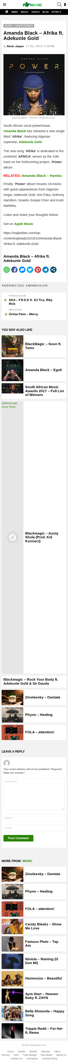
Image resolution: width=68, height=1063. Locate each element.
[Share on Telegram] (45, 270)
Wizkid (33, 1051)
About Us (61, 1055)
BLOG (46, 12)
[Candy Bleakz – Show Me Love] (12, 926)
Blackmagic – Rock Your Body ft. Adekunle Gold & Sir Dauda (30, 681)
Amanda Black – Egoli (43, 370)
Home (10, 1051)
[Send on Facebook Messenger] (22, 270)
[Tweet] (30, 270)
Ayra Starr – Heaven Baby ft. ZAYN (41, 996)
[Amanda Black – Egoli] (12, 370)
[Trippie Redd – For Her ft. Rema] (12, 1030)
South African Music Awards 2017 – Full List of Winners (44, 391)
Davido (21, 1051)
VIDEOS (35, 12)
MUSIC (24, 12)
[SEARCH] (59, 4)
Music (27, 861)
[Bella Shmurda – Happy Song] (12, 1013)
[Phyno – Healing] (12, 715)
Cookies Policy (49, 1058)
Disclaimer (32, 1058)
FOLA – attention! (39, 732)
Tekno (57, 1051)
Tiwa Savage (29, 1055)
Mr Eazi (6, 1055)
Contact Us (16, 1058)
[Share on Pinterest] (38, 270)
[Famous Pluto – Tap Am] (12, 944)
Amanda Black (38, 285)
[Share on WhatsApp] (6, 270)
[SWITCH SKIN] (64, 4)
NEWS (14, 12)
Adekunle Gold (14, 285)
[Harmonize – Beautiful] (12, 978)
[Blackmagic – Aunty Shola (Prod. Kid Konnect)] (12, 537)
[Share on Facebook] (14, 270)
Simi (16, 1055)
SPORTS (56, 12)
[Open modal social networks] (53, 270)
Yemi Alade (46, 1055)
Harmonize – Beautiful (43, 978)
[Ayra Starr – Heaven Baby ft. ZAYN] (12, 996)
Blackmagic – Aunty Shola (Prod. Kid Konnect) (41, 537)
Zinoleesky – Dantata (42, 697)
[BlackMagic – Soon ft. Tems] (12, 346)
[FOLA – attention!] (12, 732)
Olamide (45, 1051)
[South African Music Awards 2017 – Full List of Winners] (12, 388)
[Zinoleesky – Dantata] (12, 697)
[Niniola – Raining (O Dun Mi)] (12, 961)
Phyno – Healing (39, 715)
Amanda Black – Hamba (42, 176)
